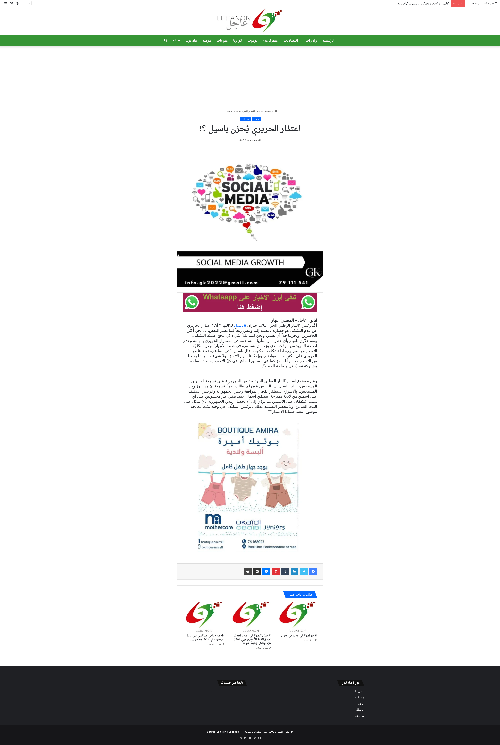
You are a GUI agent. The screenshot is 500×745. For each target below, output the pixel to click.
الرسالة (360, 709)
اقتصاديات (290, 40)
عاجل (260, 110)
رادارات (311, 40)
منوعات (222, 40)
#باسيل (240, 325)
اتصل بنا (359, 691)
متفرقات (271, 40)
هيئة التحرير (357, 697)
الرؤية (360, 703)
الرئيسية (329, 40)
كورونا (237, 40)
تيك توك (191, 40)
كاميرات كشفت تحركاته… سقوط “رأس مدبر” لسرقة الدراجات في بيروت (405, 3)
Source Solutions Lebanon (223, 731)
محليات (245, 119)
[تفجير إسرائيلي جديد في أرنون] (296, 617)
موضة (207, 40)
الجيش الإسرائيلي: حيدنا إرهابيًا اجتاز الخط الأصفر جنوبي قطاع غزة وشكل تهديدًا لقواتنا (252, 639)
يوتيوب (252, 40)
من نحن (359, 715)
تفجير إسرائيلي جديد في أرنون (299, 635)
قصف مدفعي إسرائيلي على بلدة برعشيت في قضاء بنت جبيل (205, 637)
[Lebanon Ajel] (250, 20)
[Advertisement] (250, 77)
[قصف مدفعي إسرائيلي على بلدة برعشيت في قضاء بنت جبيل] (203, 617)
